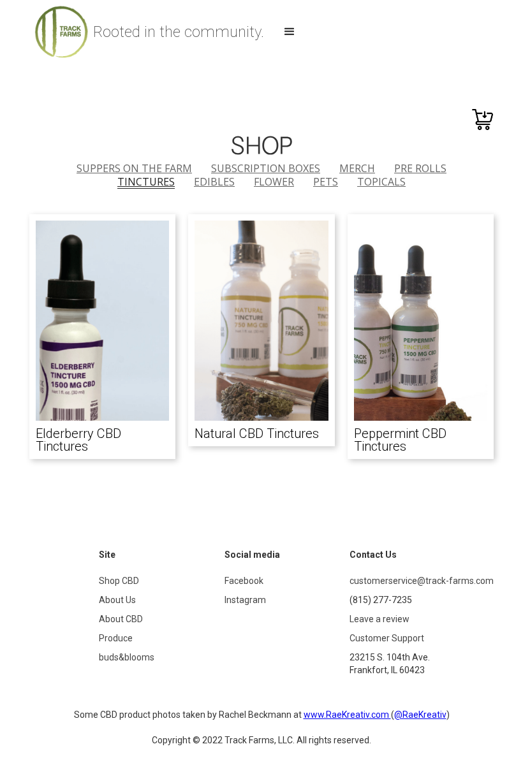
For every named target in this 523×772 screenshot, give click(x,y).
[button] (289, 32)
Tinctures (146, 182)
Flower (274, 181)
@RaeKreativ (420, 715)
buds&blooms (126, 657)
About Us (117, 600)
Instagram (245, 600)
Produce (116, 638)
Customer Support (387, 638)
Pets (325, 181)
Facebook (244, 581)
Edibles (214, 181)
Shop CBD (119, 581)
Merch (357, 168)
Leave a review (379, 619)
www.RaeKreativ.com (347, 715)
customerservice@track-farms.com (422, 581)
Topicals (381, 181)
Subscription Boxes (265, 168)
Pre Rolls (420, 168)
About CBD (121, 619)
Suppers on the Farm (134, 168)
